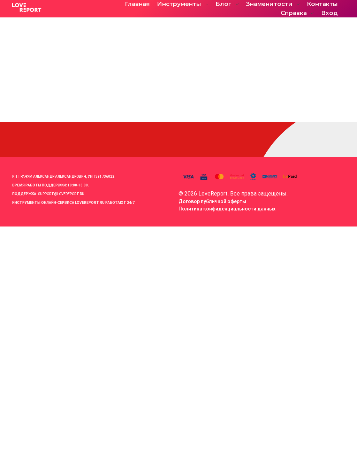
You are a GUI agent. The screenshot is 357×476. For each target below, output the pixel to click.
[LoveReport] (61, 7)
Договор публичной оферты (212, 201)
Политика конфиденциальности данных (226, 209)
